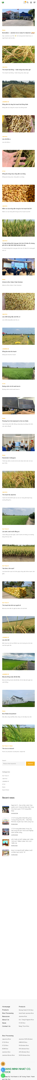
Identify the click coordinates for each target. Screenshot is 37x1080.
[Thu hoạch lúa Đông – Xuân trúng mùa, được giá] (18, 54)
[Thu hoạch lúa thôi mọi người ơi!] (18, 590)
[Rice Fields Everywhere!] (18, 698)
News (3, 30)
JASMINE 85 (5, 102)
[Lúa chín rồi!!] (18, 624)
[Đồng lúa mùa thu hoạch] (18, 336)
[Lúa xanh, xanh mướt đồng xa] (18, 516)
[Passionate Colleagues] (18, 442)
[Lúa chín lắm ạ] (18, 123)
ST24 (3, 171)
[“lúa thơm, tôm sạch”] (18, 553)
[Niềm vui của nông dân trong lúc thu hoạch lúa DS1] (18, 193)
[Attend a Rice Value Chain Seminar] (18, 266)
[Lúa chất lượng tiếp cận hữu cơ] (18, 301)
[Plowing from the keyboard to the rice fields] (18, 405)
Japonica (4, 67)
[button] (34, 2)
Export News (5, 790)
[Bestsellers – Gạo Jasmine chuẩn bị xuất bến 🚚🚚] (18, 17)
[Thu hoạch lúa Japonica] (18, 479)
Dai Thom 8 (5, 529)
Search (4, 760)
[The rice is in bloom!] (18, 733)
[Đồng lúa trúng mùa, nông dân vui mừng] (18, 158)
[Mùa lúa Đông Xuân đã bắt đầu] (18, 661)
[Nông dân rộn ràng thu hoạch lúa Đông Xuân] (18, 89)
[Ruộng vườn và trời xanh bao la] (18, 371)
